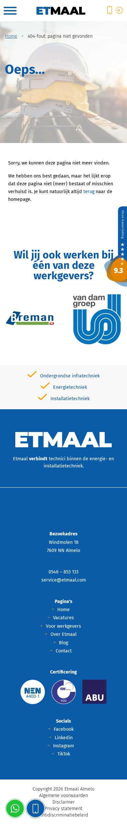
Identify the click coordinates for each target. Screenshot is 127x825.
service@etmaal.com (63, 580)
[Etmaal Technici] (115, 246)
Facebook (64, 729)
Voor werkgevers (63, 626)
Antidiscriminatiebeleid (63, 815)
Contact (64, 651)
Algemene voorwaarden (63, 795)
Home (11, 36)
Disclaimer (63, 802)
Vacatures (63, 618)
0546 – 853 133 (63, 572)
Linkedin (64, 737)
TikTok (63, 754)
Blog (63, 643)
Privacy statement (63, 808)
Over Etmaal (63, 634)
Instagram (63, 746)
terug (88, 191)
